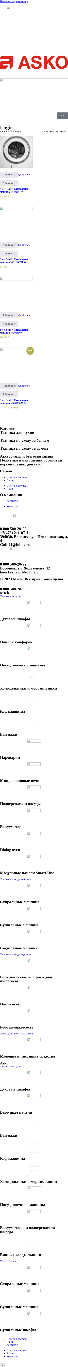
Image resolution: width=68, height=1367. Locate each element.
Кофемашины (12, 711)
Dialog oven (10, 850)
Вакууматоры (12, 827)
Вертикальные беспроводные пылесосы (26, 979)
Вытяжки (8, 734)
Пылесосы (9, 1004)
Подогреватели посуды (20, 803)
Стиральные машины (19, 902)
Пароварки (10, 757)
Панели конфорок (16, 642)
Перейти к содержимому (14, 1)
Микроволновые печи (19, 780)
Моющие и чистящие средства (27, 1056)
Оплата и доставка (17, 477)
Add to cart (9, 174)
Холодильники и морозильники (28, 688)
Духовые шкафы (15, 619)
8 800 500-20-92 (13, 529)
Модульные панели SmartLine (27, 873)
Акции (10, 480)
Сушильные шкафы (18, 1330)
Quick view (24, 174)
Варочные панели (16, 1112)
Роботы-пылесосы (16, 1027)
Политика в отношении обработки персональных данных (31, 462)
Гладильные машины (19, 948)
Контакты (12, 500)
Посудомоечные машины (22, 665)
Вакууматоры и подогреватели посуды (27, 1230)
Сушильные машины (19, 925)
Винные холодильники (20, 1255)
